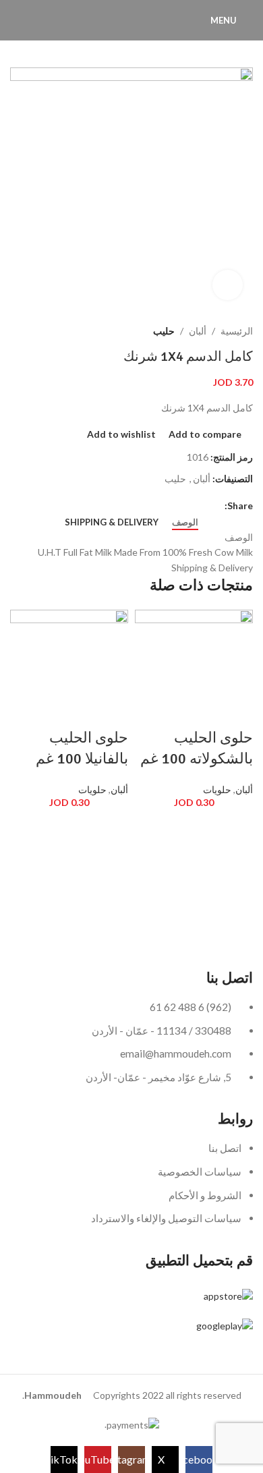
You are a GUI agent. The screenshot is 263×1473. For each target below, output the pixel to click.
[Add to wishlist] (236, 824)
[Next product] (106, 331)
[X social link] (201, 505)
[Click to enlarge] (227, 285)
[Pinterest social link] (186, 505)
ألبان (197, 331)
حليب (164, 331)
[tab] (185, 523)
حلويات (217, 789)
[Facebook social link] (217, 505)
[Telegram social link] (155, 505)
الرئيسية (237, 331)
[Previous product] (133, 331)
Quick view (236, 873)
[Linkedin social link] (170, 505)
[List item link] (131, 1190)
